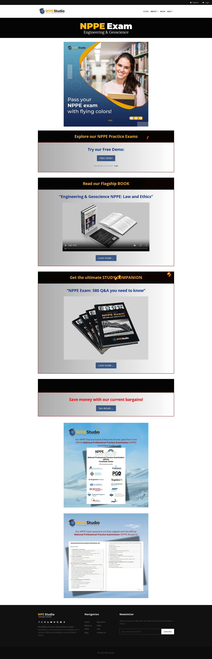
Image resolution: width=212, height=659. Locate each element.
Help (169, 11)
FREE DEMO (106, 158)
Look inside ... (106, 258)
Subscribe (168, 631)
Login (206, 2)
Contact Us (101, 632)
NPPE (87, 629)
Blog (162, 11)
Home (146, 11)
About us (88, 625)
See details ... (106, 408)
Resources (101, 622)
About (154, 11)
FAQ (98, 629)
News (99, 625)
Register (195, 2)
